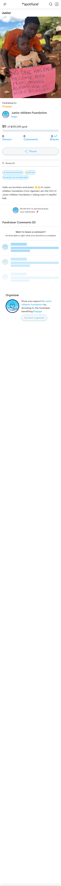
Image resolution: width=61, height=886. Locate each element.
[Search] (51, 4)
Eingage (37, 311)
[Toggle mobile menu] (5, 4)
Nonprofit (10, 163)
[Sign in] (57, 4)
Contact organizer (34, 317)
